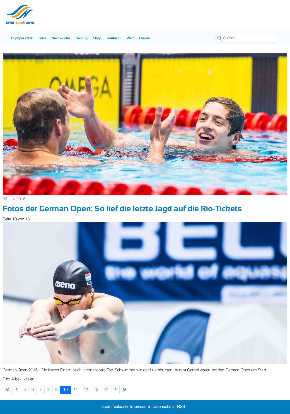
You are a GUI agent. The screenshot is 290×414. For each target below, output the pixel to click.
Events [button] (144, 38)
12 (86, 390)
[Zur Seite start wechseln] (8, 390)
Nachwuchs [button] (60, 38)
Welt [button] (130, 38)
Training (81, 38)
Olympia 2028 (22, 38)
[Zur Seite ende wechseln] (124, 390)
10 (65, 390)
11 (75, 390)
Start (42, 38)
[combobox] (246, 38)
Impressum (140, 407)
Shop (97, 38)
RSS (181, 407)
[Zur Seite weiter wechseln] (115, 390)
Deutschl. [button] (114, 38)
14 (106, 390)
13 (96, 390)
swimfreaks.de (115, 407)
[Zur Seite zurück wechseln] (16, 390)
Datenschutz (163, 407)
